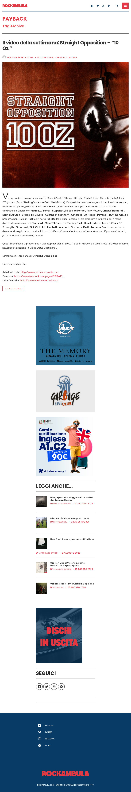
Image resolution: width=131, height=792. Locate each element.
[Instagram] (103, 5)
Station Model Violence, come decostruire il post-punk (67, 564)
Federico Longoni (62, 504)
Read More (13, 288)
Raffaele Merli (60, 522)
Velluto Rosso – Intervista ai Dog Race (72, 583)
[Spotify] (108, 5)
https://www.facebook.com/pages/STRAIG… (39, 276)
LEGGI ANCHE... (54, 486)
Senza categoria (67, 57)
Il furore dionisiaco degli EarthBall (69, 518)
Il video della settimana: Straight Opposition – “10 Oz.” (60, 45)
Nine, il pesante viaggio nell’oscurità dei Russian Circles (71, 499)
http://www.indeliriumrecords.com (39, 272)
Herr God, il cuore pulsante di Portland (72, 539)
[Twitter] (97, 5)
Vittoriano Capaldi (48, 553)
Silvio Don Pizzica (62, 569)
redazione (27, 57)
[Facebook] (92, 5)
